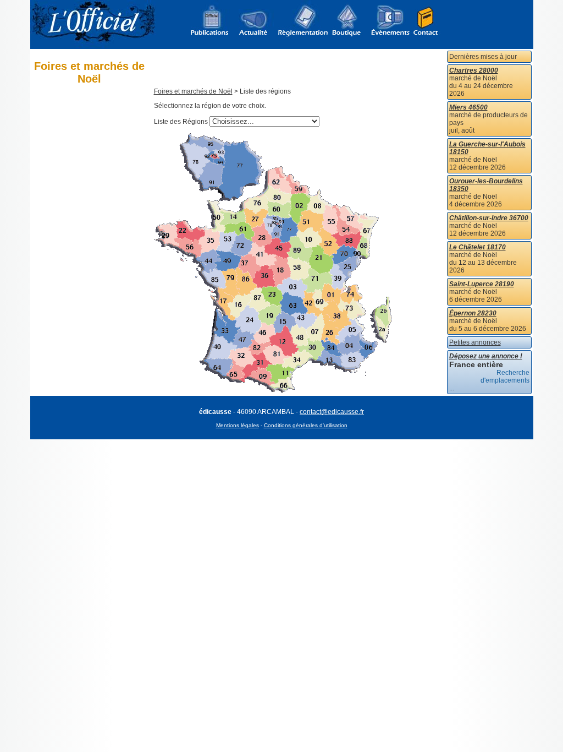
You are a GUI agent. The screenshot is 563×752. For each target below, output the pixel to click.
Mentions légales (237, 425)
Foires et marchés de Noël (193, 91)
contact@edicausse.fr (332, 412)
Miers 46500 (468, 107)
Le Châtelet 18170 (477, 247)
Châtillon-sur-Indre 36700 (488, 218)
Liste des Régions (181, 122)
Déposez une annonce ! (485, 356)
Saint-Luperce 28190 (481, 284)
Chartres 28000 (473, 70)
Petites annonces (475, 342)
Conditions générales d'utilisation (305, 425)
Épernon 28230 (472, 313)
